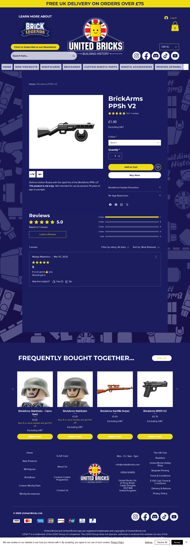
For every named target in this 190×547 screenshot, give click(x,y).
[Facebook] (146, 56)
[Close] (186, 542)
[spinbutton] (115, 156)
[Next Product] (177, 389)
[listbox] (169, 47)
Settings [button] (148, 542)
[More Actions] (156, 257)
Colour (112, 136)
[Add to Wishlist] (158, 167)
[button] (175, 26)
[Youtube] (175, 56)
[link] (123, 113)
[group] (95, 405)
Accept (177, 542)
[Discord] (156, 56)
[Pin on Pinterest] (116, 204)
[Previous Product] (13, 389)
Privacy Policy (117, 542)
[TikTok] (165, 56)
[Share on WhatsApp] (121, 204)
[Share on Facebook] (110, 204)
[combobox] (134, 143)
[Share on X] (127, 204)
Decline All (162, 542)
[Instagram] (136, 56)
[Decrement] (111, 156)
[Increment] (119, 156)
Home (32, 84)
